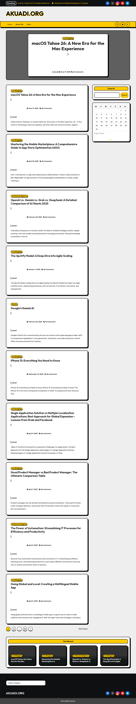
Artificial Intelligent (19, 524)
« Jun (110, 139)
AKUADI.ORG (25, 13)
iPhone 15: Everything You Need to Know (35, 360)
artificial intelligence (19, 196)
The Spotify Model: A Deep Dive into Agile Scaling (41, 255)
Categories (10, 679)
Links (28, 24)
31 (25, 629)
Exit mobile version (68, 701)
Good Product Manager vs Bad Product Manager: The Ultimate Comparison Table (44, 474)
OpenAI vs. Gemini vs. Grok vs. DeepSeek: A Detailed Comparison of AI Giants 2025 (44, 201)
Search (111, 88)
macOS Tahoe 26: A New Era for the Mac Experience (68, 45)
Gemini (14, 304)
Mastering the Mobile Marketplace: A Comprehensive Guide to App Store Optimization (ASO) (44, 145)
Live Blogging (68, 38)
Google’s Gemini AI (22, 308)
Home (9, 24)
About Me (19, 24)
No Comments (78, 72)
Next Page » (83, 629)
